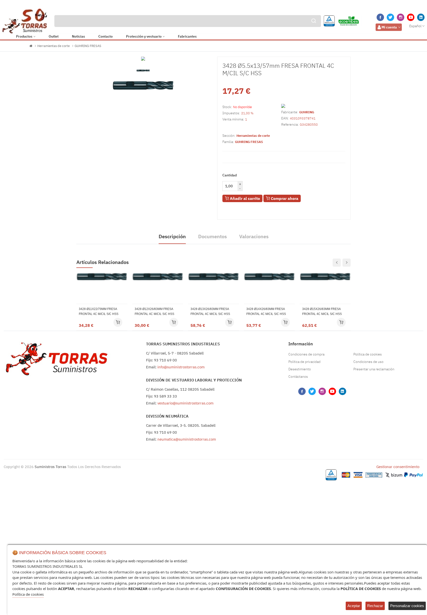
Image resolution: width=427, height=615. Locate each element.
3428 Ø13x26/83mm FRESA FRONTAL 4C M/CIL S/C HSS (210, 311)
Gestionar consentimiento (397, 466)
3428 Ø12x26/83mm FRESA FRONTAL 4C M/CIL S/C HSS (154, 311)
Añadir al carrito (244, 198)
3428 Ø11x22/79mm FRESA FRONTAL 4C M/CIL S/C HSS (98, 311)
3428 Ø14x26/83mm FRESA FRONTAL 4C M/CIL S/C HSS (266, 311)
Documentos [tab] (212, 236)
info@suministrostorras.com (181, 367)
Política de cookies (367, 354)
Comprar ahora (284, 198)
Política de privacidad (304, 361)
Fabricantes (187, 36)
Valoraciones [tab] (254, 236)
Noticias (78, 36)
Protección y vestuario (144, 36)
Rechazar (375, 606)
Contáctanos (298, 376)
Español (415, 26)
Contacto (105, 36)
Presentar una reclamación (373, 369)
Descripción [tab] (172, 236)
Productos (24, 36)
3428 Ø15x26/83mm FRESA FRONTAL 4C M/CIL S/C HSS (322, 311)
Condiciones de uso (368, 361)
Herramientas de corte (53, 46)
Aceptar (353, 606)
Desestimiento (299, 369)
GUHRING (306, 112)
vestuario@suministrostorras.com (185, 403)
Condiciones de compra (306, 354)
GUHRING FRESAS (88, 46)
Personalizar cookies (407, 606)
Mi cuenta (389, 27)
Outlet (54, 36)
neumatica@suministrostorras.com (186, 439)
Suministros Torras (50, 466)
